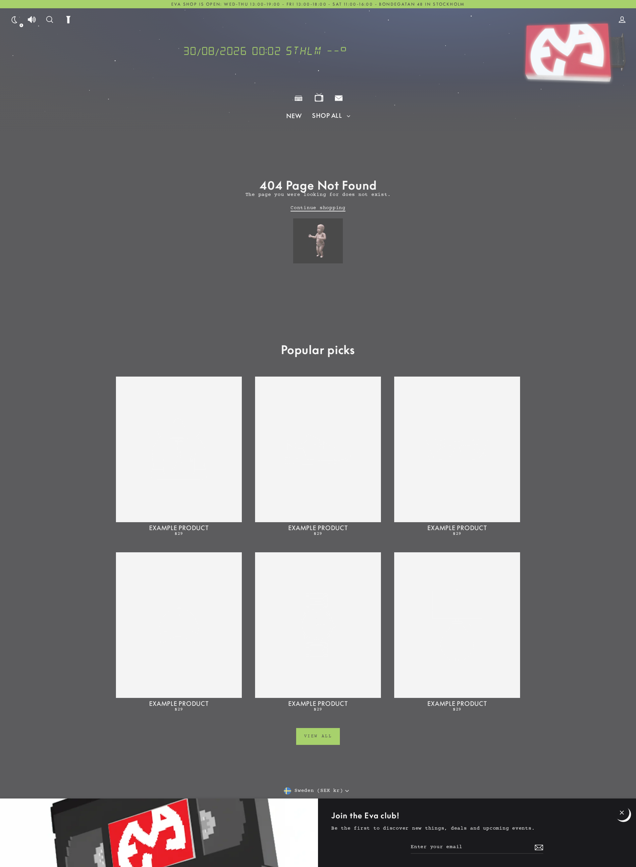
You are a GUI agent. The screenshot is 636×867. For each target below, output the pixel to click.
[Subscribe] (538, 847)
